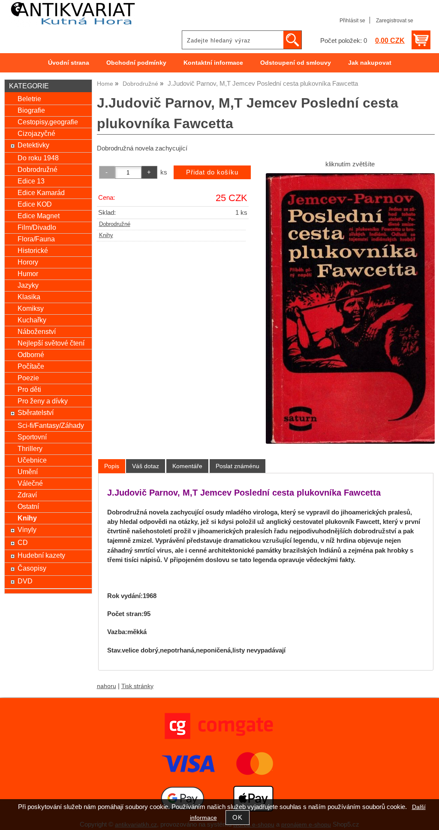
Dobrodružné (114, 224)
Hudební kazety (41, 555)
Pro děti (29, 389)
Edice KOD (35, 204)
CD (23, 542)
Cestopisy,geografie (48, 122)
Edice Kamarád (41, 192)
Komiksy (31, 308)
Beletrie (29, 98)
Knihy (106, 235)
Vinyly (27, 529)
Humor (28, 273)
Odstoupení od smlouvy (295, 63)
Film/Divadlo (37, 227)
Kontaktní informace (213, 63)
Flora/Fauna (36, 239)
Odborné (31, 354)
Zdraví (27, 495)
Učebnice (32, 460)
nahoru (106, 686)
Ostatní (28, 506)
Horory (28, 262)
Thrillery (30, 448)
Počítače (31, 366)
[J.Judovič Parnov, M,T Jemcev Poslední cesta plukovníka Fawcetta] (350, 308)
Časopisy (32, 568)
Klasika (29, 297)
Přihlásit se (352, 21)
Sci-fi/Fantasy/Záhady (51, 425)
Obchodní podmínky (136, 63)
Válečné (30, 483)
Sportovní (32, 437)
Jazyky (28, 285)
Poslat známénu (237, 466)
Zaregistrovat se (394, 21)
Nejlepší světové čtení (51, 343)
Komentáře (187, 466)
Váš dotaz (145, 466)
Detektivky (33, 145)
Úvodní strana (68, 63)
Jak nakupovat (369, 63)
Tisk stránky (137, 686)
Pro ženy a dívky (43, 401)
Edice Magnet (39, 216)
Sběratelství (36, 412)
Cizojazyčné (36, 133)
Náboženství (37, 331)
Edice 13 (31, 181)
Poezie (28, 378)
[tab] (111, 466)
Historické (33, 250)
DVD (25, 581)
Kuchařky (32, 320)
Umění (28, 471)
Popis (111, 466)
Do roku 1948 (38, 158)
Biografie (31, 110)
